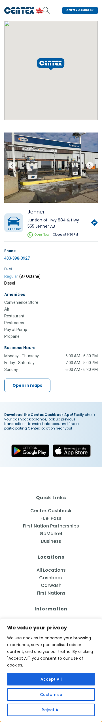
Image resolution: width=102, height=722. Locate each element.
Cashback (51, 577)
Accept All (51, 679)
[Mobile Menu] (56, 10)
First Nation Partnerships (51, 526)
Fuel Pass (51, 518)
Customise (51, 694)
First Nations (51, 593)
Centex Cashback (80, 10)
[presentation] (12, 165)
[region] (51, 670)
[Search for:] (46, 10)
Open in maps (27, 385)
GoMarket (51, 533)
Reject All (51, 710)
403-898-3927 (17, 258)
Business (51, 541)
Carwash (51, 585)
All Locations (51, 570)
